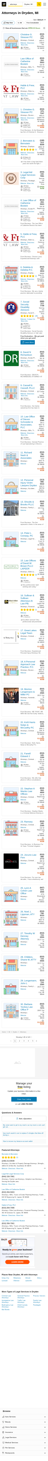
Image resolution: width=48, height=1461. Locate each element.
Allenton (16, 1281)
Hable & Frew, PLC (9, 1205)
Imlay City (5, 1278)
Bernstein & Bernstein (10, 1154)
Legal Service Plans (35, 539)
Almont (27, 1278)
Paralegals (32, 181)
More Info (24, 45)
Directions (30, 43)
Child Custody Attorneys (22, 1306)
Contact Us (31, 319)
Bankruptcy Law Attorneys (7, 1306)
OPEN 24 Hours (34, 28)
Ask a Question (25, 1119)
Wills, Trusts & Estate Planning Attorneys (23, 1195)
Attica (39, 1278)
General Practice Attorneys (23, 1297)
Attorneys (24, 40)
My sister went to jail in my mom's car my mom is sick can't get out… (24, 1126)
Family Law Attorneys (35, 507)
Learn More (29, 342)
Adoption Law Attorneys (33, 1179)
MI (9, 1032)
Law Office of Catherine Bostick (27, 61)
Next (36, 1041)
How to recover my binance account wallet (18, 1141)
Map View (9, 23)
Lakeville (28, 1281)
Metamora (17, 1278)
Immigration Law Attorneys (8, 1301)
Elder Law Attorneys (35, 91)
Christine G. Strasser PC (27, 35)
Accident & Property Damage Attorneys (23, 1163)
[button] (44, 4)
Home (4, 1032)
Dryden (15, 1032)
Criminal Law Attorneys (36, 40)
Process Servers (39, 1296)
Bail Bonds (6, 1309)
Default (40, 20)
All (21, 23)
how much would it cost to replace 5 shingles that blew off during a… (23, 1134)
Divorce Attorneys (34, 115)
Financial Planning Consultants (35, 1210)
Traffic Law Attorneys (21, 1301)
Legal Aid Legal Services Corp (13, 1174)
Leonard (4, 1281)
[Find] (39, 4)
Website (23, 43)
